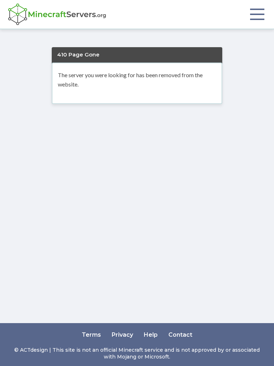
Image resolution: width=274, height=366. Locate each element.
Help (151, 334)
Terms (91, 334)
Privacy (122, 334)
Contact (180, 334)
